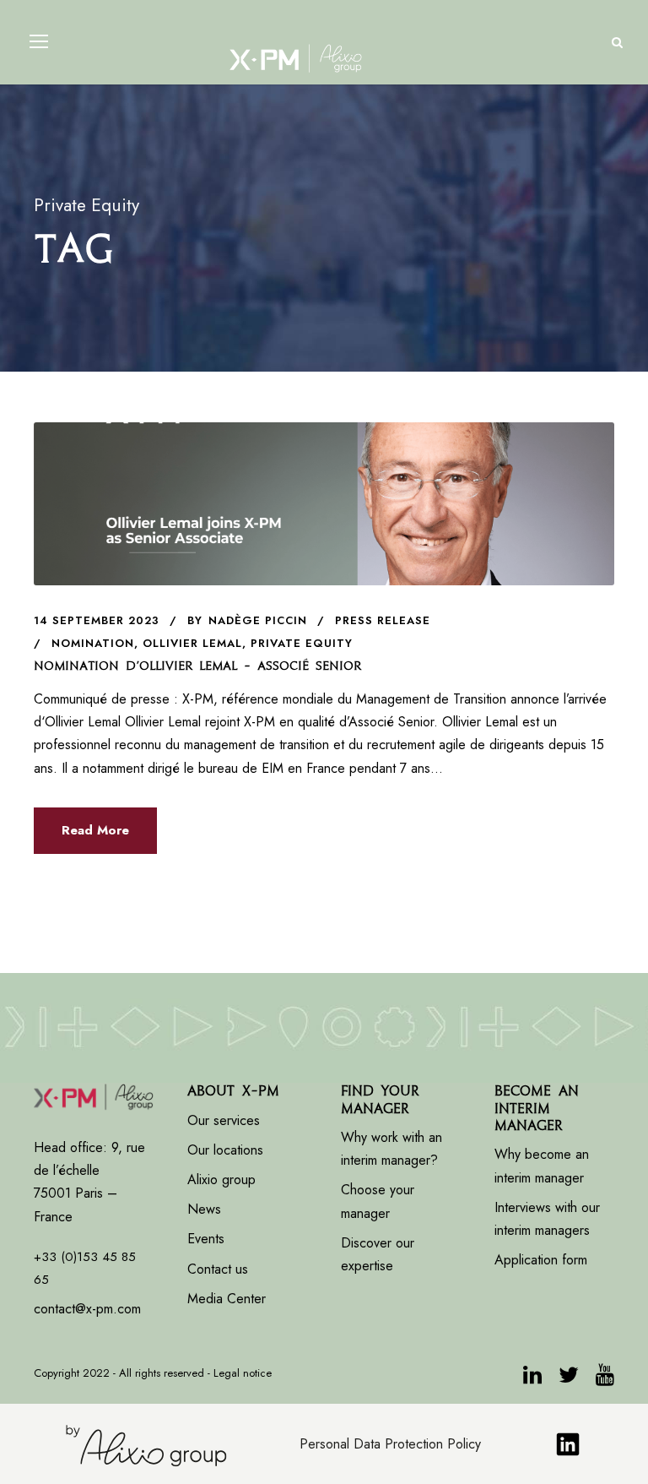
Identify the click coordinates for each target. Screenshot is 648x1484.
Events (205, 1238)
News (204, 1209)
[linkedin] (532, 1377)
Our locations (225, 1150)
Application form (540, 1259)
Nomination (92, 643)
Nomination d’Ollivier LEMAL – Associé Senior (197, 665)
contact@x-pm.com (87, 1308)
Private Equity (302, 643)
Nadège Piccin (257, 620)
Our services (223, 1120)
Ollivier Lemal (192, 643)
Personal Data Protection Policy (390, 1444)
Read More (95, 830)
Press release (382, 620)
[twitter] (569, 1377)
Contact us (217, 1269)
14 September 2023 (96, 620)
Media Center (226, 1298)
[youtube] (605, 1377)
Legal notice (242, 1373)
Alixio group (221, 1179)
